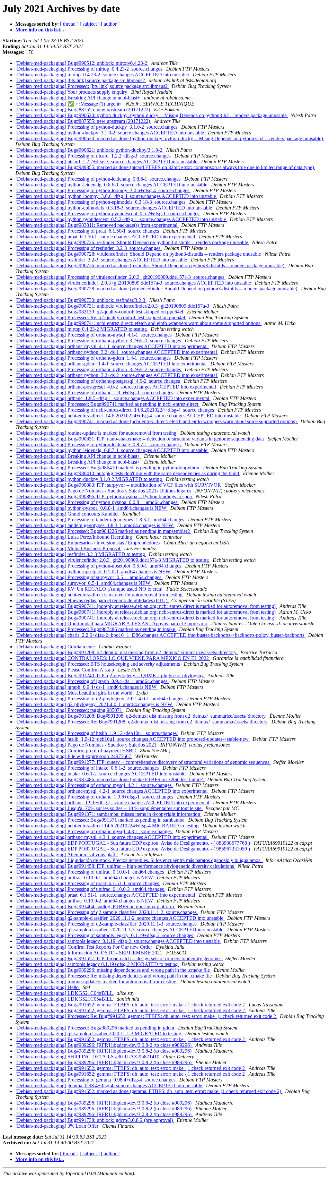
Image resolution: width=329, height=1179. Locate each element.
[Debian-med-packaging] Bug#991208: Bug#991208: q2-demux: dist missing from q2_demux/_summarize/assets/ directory (141, 716)
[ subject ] (90, 24)
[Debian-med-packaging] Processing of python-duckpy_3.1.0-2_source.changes (97, 127)
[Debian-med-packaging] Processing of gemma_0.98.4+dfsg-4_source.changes (96, 1079)
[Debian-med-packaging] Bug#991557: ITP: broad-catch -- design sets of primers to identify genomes (119, 958)
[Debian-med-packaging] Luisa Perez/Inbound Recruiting (74, 537)
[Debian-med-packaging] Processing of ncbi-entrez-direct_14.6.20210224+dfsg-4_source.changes (115, 410)
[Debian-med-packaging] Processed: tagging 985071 (69, 710)
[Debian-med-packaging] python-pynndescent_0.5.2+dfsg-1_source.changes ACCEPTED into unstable (121, 219)
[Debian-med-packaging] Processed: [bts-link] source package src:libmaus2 (92, 86)
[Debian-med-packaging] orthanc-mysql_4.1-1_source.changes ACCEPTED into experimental (112, 346)
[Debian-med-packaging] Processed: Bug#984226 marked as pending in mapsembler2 (103, 531)
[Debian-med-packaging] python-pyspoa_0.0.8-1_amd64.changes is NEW (91, 508)
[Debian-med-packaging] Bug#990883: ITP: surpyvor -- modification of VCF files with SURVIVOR (118, 485)
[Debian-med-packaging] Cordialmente (55, 646)
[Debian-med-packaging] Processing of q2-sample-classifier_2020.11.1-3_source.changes (106, 924)
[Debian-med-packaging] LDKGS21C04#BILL (64, 993)
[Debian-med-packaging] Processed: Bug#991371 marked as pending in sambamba (100, 820)
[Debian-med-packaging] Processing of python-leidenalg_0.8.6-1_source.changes (98, 179)
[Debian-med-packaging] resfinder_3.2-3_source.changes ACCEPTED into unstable (101, 259)
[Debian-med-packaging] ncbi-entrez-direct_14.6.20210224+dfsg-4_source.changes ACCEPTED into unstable (128, 415)
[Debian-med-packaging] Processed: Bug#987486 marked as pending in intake (95, 629)
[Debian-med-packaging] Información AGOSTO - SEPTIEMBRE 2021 (89, 952)
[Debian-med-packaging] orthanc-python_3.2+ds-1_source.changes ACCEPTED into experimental (116, 352)
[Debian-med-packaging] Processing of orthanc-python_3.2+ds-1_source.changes (98, 340)
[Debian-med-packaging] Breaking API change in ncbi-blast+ (78, 97)
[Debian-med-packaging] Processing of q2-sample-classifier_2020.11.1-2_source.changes (106, 912)
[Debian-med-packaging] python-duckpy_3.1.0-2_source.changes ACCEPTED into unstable (110, 132)
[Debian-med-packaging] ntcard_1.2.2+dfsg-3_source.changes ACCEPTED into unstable (107, 161)
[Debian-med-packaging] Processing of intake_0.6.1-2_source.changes (87, 768)
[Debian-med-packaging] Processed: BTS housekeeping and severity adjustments (98, 664)
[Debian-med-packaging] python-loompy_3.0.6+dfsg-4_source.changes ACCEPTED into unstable (116, 196)
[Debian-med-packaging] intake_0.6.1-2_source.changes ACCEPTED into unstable (101, 773)
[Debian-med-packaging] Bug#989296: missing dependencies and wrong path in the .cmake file (113, 970)
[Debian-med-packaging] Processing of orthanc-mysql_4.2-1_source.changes (94, 785)
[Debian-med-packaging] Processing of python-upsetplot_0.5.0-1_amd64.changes (98, 565)
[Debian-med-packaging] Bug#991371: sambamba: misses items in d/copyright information (108, 814)
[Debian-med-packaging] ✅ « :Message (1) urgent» (69, 104)
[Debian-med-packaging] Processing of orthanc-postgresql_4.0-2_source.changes (98, 381)
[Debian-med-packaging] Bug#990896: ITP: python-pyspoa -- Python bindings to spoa (104, 496)
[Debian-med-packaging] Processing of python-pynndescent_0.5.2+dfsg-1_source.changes (107, 213)
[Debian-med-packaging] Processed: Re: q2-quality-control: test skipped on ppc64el (100, 317)
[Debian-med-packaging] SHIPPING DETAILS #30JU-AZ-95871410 (88, 1056)
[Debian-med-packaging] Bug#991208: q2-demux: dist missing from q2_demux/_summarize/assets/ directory (126, 652)
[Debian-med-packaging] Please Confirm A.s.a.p (65, 669)
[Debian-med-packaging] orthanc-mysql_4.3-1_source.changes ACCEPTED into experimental (112, 837)
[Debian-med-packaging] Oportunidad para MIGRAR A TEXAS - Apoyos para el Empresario (112, 623)
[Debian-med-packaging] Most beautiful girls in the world (74, 693)
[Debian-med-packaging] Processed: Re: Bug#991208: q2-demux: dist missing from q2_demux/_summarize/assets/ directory (142, 721)
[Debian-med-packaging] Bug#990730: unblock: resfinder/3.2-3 (81, 300)
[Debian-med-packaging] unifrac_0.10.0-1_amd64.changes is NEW (84, 877)
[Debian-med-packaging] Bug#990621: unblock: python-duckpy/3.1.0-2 (89, 150)
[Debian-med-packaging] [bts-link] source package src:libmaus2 (80, 80)
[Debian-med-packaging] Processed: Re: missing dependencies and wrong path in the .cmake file (114, 975)
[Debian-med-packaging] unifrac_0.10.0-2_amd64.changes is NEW (84, 900)
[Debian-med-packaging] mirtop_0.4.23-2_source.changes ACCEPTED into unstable (102, 74)
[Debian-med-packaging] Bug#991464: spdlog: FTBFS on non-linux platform (95, 906)
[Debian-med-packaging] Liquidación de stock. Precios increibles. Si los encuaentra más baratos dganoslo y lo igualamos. (139, 860)
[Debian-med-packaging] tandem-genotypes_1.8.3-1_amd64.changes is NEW (94, 525)
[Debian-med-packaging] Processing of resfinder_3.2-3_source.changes (88, 248)
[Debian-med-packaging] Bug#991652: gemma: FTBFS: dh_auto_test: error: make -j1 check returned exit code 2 (130, 1004)
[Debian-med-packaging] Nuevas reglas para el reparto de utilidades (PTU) (92, 600)
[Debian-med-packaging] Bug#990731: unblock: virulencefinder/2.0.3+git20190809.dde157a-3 (112, 306)
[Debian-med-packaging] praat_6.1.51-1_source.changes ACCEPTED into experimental (105, 895)
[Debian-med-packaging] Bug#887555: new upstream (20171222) (83, 109)
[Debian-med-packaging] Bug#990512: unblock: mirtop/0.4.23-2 (81, 63)
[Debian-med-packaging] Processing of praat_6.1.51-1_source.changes (87, 883)
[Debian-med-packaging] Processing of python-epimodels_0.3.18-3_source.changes (101, 202)
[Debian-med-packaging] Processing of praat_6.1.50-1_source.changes (87, 231)
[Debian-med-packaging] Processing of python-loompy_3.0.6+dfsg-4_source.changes (103, 190)
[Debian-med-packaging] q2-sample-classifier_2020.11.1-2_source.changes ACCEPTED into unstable (120, 918)
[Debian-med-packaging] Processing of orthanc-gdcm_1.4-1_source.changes (93, 358)
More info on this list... (39, 29)
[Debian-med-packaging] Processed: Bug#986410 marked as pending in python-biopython (107, 467)
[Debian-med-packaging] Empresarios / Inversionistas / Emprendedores (88, 542)
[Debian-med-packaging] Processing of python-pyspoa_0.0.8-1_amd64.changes (97, 502)
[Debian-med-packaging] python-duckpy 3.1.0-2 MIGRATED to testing (89, 479)
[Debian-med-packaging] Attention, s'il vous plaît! (66, 854)
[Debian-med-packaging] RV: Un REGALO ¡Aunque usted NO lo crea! (89, 589)
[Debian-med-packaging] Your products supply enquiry (72, 92)
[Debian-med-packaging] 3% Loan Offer (57, 1126)
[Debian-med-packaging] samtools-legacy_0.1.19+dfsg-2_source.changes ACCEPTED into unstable (118, 941)
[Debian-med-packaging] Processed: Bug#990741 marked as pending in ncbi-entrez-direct (107, 404)
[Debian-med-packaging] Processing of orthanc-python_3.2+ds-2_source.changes (98, 369)
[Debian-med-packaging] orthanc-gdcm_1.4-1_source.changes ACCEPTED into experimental (111, 363)
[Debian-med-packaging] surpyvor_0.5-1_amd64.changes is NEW (83, 583)
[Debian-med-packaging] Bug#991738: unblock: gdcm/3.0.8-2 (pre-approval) (94, 1120)
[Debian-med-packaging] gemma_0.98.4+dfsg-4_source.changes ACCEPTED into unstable (109, 1085)
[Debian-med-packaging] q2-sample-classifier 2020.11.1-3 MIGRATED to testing (98, 1033)
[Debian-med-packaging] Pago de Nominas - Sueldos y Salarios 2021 (86, 745)
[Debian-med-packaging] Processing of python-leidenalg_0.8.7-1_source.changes (98, 444)
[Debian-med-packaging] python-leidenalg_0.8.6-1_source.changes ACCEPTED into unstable (112, 184)
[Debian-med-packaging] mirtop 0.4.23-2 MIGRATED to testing (81, 329)
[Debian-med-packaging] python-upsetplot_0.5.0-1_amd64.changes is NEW (93, 571)
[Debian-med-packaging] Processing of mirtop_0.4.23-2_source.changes (89, 69)
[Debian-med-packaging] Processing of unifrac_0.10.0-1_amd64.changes (90, 872)
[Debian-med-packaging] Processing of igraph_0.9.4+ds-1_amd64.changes (92, 681)
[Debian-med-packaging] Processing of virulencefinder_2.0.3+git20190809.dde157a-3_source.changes (120, 277)
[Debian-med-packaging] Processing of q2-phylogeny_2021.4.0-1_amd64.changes (99, 698)
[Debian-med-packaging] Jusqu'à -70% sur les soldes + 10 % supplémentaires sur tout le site (109, 808)
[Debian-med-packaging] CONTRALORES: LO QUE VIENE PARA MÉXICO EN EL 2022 (112, 658)
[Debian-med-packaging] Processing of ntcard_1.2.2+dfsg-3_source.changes (93, 155)
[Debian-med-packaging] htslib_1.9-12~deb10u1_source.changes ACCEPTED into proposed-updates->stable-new (132, 739)
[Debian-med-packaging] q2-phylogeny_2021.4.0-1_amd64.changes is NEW (94, 704)
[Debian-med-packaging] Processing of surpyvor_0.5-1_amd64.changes (89, 577)
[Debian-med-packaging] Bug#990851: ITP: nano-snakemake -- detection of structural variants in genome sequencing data (140, 438)
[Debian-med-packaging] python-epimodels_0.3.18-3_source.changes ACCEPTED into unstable (114, 207)
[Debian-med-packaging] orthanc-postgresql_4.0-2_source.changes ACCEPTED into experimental (116, 386)
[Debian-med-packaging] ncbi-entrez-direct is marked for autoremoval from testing (99, 594)
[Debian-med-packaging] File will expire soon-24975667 (73, 756)
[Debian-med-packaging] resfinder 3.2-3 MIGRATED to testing (80, 554)
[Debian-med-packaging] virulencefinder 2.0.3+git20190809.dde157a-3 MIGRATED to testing (112, 560)
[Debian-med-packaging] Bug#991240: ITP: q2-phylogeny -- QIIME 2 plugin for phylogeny (110, 675)
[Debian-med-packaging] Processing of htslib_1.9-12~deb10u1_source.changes (96, 733)
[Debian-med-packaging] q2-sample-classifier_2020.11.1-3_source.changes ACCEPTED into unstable (120, 929)
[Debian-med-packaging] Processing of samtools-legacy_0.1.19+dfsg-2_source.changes (104, 935)
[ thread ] (69, 24)
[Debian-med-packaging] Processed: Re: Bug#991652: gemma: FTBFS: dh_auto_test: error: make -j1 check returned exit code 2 (146, 1016)
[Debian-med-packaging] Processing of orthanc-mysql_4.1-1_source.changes (94, 334)
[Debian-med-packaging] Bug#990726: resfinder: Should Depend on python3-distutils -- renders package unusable (132, 242)
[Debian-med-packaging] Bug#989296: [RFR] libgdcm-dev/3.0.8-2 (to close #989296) (104, 1045)
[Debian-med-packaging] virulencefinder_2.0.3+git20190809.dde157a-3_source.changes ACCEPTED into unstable (133, 283)
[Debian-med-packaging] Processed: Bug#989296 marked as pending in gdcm (95, 1027)
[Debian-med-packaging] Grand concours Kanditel (67, 514)
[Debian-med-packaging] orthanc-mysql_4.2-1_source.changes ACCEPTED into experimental (112, 791)
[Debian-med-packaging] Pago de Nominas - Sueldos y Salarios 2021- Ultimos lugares (103, 490)
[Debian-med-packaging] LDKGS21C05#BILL (64, 999)
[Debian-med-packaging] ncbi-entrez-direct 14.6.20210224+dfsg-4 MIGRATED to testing (107, 825)
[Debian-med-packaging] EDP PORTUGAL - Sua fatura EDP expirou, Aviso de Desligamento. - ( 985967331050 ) (133, 848)
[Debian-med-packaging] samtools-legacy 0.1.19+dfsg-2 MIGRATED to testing (97, 964)
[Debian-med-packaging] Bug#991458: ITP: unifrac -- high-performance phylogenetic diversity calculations (125, 866)
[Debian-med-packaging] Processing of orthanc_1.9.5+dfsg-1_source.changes (94, 392)
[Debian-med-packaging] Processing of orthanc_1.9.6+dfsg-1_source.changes (94, 796)
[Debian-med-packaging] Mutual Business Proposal (68, 548)
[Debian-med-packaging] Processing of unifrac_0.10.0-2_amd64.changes (90, 889)
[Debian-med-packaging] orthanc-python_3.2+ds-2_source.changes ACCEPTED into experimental (116, 375)
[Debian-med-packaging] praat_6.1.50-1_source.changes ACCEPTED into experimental (105, 236)
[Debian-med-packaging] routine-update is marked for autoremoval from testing (96, 433)
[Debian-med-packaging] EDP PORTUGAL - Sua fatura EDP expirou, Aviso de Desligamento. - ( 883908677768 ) (133, 843)
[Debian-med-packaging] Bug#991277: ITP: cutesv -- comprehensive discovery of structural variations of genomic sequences (143, 762)
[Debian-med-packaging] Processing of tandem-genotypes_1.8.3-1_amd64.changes (100, 519)
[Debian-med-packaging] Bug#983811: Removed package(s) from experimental (97, 225)
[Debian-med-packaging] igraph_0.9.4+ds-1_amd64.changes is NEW (86, 687)
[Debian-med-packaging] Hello (47, 987)
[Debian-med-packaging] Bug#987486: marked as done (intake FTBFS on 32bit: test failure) (110, 779)
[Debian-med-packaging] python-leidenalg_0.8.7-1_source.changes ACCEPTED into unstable (112, 450)
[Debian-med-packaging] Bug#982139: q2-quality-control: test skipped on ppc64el (99, 311)
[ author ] (110, 24)
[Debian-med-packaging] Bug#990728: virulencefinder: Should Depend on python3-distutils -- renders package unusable (138, 254)
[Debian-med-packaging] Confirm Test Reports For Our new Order (84, 947)
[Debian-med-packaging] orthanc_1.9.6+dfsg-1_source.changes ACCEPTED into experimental (112, 802)
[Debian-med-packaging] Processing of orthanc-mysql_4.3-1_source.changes (94, 831)
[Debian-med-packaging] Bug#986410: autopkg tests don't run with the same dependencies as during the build (127, 473)
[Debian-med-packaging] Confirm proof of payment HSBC (76, 750)
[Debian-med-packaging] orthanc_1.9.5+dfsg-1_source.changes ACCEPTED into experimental (112, 398)
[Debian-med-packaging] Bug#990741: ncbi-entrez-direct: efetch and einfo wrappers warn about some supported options (138, 323)
